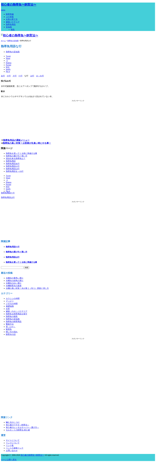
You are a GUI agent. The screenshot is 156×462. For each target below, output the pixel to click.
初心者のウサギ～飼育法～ (17, 425)
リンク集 (10, 445)
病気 (13, 30)
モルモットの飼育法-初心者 (18, 430)
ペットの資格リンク (14, 448)
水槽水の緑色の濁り (14, 281)
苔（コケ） (11, 327)
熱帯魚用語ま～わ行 (14, 171)
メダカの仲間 (12, 304)
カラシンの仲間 (13, 298)
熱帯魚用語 (11, 161)
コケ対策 (10, 17)
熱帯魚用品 (11, 24)
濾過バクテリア (13, 22)
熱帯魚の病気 (12, 316)
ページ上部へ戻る (9, 460)
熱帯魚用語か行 (13, 166)
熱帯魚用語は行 (13, 169)
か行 (9, 76)
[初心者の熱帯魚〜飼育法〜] (19, 35)
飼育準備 (10, 14)
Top (150, 456)
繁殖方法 (10, 324)
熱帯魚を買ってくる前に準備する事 (21, 153)
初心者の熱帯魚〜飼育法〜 (18, 4)
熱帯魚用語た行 (8, 193)
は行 (32, 76)
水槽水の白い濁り (13, 283)
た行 (20, 76)
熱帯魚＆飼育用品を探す (16, 314)
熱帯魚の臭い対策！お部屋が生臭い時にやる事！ (27, 143)
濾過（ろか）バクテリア (16, 311)
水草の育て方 (12, 19)
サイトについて (13, 440)
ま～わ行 (40, 76)
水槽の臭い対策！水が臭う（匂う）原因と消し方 (27, 288)
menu (3, 10)
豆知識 (9, 27)
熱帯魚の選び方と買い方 (16, 156)
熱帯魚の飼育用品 (13, 322)
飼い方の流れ (12, 332)
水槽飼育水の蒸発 (13, 286)
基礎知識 (10, 306)
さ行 (15, 76)
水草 (8, 309)
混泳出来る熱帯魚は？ (15, 158)
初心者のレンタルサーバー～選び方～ (22, 427)
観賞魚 (9, 329)
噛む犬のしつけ (13, 422)
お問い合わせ (12, 451)
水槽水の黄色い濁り (14, 278)
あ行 (3, 76)
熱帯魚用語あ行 (13, 164)
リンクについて (13, 443)
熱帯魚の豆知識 (13, 52)
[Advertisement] (78, 119)
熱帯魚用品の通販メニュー (16, 140)
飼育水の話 (11, 334)
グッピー (10, 301)
